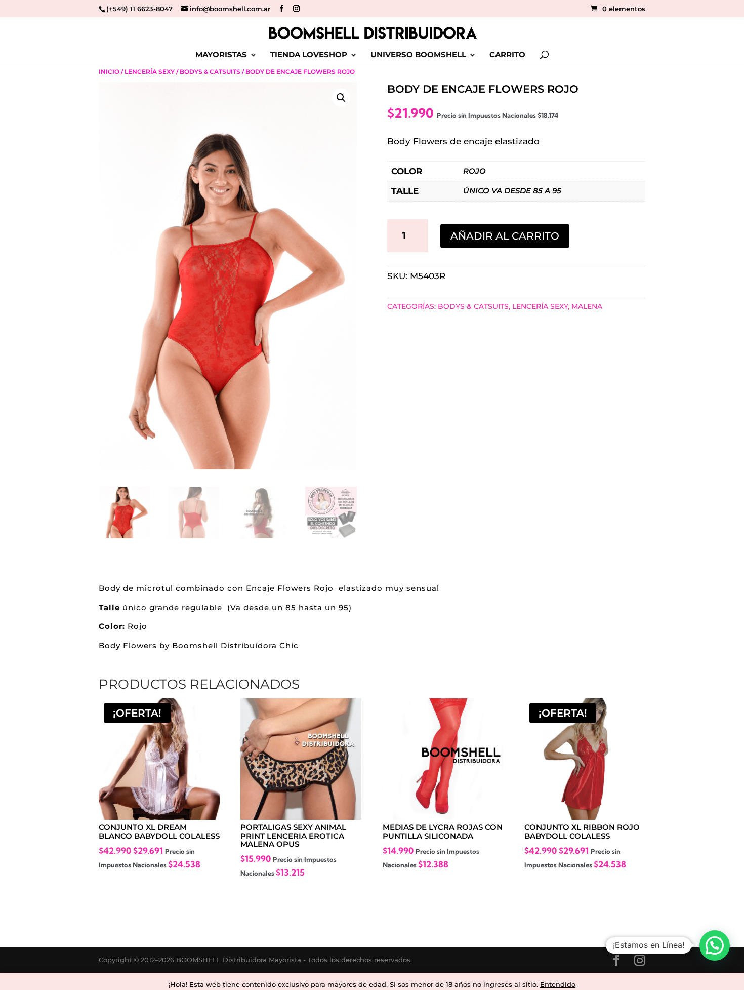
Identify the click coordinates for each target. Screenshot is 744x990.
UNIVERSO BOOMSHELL (418, 55)
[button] (341, 98)
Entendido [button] (557, 984)
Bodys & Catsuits (210, 71)
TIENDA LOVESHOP (308, 55)
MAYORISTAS (221, 55)
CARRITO (507, 55)
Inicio (109, 71)
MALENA (586, 306)
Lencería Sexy (150, 71)
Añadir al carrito (504, 236)
